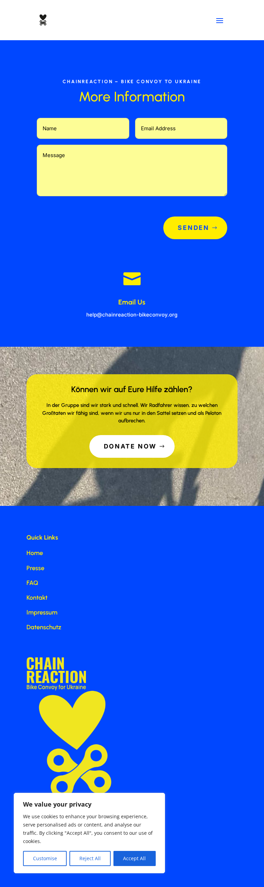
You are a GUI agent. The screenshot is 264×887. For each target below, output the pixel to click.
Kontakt (36, 597)
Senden (193, 227)
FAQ (32, 583)
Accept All (134, 858)
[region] (89, 833)
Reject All (90, 858)
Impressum (41, 612)
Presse (35, 568)
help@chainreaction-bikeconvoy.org (131, 314)
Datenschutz (43, 627)
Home (34, 553)
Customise (45, 858)
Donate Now (130, 446)
